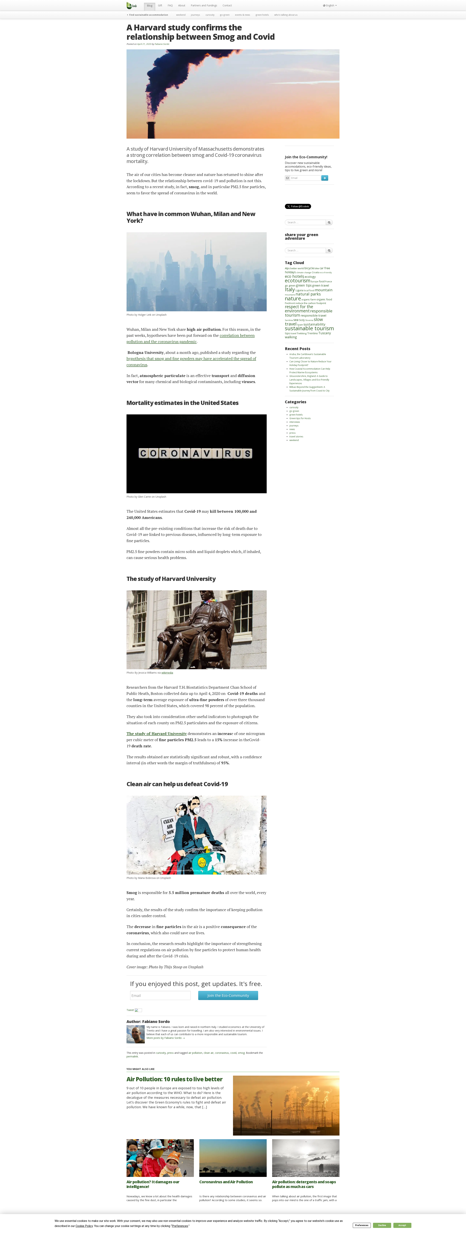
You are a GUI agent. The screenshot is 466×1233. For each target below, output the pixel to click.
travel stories (296, 436)
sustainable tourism (309, 328)
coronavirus (222, 1052)
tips (287, 333)
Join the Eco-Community (228, 995)
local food (309, 290)
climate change (303, 272)
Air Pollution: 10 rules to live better (174, 1079)
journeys (195, 14)
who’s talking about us (286, 14)
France (328, 281)
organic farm (308, 299)
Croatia (315, 272)
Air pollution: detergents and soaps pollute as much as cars (304, 1184)
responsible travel (313, 315)
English (330, 5)
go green (225, 14)
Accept (402, 1225)
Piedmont (290, 303)
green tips (304, 285)
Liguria (299, 290)
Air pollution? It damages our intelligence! (153, 1184)
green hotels (262, 14)
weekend (180, 14)
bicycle (309, 268)
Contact (227, 5)
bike (317, 268)
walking (291, 337)
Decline (382, 1225)
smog (241, 1052)
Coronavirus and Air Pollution (226, 1181)
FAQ (170, 5)
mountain (324, 289)
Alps (287, 268)
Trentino (312, 333)
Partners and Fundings (204, 5)
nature (293, 298)
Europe (314, 281)
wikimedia (167, 672)
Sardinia (289, 320)
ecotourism (297, 280)
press (170, 1052)
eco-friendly (326, 272)
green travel (320, 285)
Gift (160, 5)
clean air (209, 1052)
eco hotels (294, 276)
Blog (149, 5)
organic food (324, 299)
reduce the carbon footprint (310, 303)
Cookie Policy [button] (84, 1226)
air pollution (195, 1052)
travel (293, 333)
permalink (132, 1056)
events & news (242, 14)
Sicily (302, 320)
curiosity (210, 14)
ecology (310, 277)
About (181, 5)
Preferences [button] (180, 1226)
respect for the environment (299, 309)
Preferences (361, 1225)
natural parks (308, 294)
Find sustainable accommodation (148, 14)
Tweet (130, 1010)
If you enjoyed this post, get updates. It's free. (196, 983)
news (292, 429)
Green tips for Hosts (300, 418)
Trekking (302, 333)
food (322, 281)
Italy (290, 289)
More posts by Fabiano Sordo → (166, 1038)
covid (233, 1052)
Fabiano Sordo (162, 43)
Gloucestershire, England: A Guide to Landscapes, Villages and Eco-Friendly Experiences (309, 380)
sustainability (314, 324)
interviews (294, 421)
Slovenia (309, 320)
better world (297, 268)
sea (296, 319)
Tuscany (324, 333)
